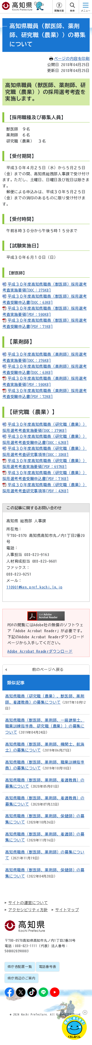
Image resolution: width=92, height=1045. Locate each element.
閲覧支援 (59, 11)
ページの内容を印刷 (72, 58)
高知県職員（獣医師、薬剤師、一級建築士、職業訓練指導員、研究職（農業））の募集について (44, 726)
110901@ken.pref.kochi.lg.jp (34, 587)
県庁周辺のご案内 (21, 978)
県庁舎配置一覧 (20, 966)
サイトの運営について (28, 903)
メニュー (85, 11)
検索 (72, 11)
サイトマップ (67, 910)
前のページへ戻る (48, 669)
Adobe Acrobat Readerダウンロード (40, 651)
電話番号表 (47, 966)
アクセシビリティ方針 (28, 910)
